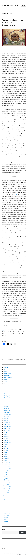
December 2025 (7, 414)
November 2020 (7, 509)
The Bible (6, 393)
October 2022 (7, 466)
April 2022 (6, 479)
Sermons (5, 389)
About (3, 548)
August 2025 (6, 416)
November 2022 (7, 464)
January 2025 (7, 424)
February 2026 (7, 410)
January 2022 (7, 485)
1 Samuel (6, 367)
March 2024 (6, 438)
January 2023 (7, 460)
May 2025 (6, 418)
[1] (16, 194)
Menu (23, 5)
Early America (7, 375)
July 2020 (6, 517)
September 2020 (7, 513)
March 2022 (6, 481)
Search (3, 529)
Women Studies (7, 398)
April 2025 (6, 420)
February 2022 (7, 483)
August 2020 (6, 515)
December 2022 (7, 462)
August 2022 (6, 470)
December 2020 (7, 507)
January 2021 (7, 505)
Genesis (16, 359)
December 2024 (7, 426)
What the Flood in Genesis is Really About (12, 23)
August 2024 (6, 430)
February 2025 (7, 422)
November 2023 (7, 444)
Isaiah (5, 383)
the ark (23, 359)
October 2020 (7, 511)
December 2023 (7, 442)
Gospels (5, 381)
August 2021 (6, 493)
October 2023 (7, 446)
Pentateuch (11, 359)
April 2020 (6, 521)
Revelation (6, 387)
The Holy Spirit (7, 395)
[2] (16, 275)
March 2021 (6, 501)
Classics (5, 371)
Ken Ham (20, 359)
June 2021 (6, 495)
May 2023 (6, 454)
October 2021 (7, 491)
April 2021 (6, 499)
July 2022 (6, 472)
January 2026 (7, 412)
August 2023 (6, 448)
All (8, 359)
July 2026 (6, 406)
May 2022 (6, 477)
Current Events (7, 373)
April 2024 (6, 436)
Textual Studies (7, 391)
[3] (21, 315)
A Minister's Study (10, 5)
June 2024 (6, 432)
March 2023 (6, 458)
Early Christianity (7, 377)
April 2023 (6, 456)
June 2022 (6, 474)
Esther (5, 379)
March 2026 (6, 408)
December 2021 (7, 487)
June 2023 (6, 452)
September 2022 (7, 468)
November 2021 (7, 489)
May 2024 (6, 434)
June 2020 (6, 519)
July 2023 (6, 450)
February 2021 (7, 503)
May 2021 (6, 497)
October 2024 (7, 428)
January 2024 (7, 440)
